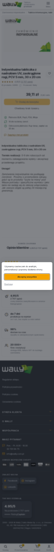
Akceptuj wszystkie (27, 277)
